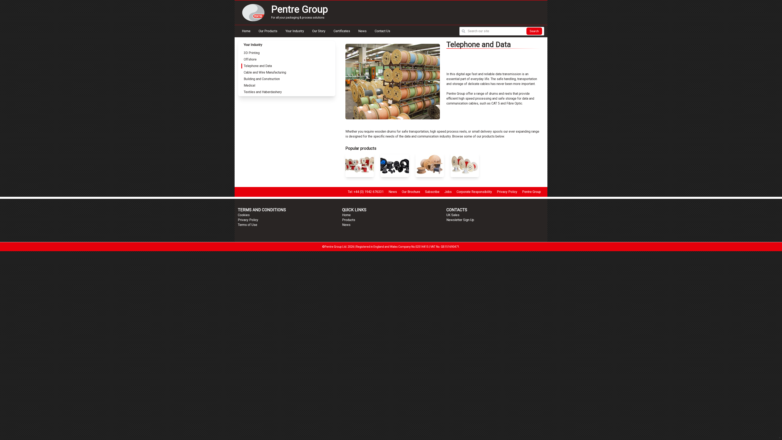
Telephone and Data (258, 66)
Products (348, 220)
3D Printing (252, 53)
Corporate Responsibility (474, 192)
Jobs (448, 192)
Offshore (250, 59)
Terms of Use (247, 225)
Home (246, 31)
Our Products (268, 31)
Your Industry (295, 31)
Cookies (244, 215)
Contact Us (382, 31)
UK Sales (452, 215)
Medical (249, 85)
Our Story (318, 31)
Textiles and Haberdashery (263, 92)
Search (534, 31)
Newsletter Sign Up (460, 220)
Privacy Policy (507, 192)
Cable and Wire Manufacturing (265, 72)
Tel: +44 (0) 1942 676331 (366, 192)
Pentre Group (531, 192)
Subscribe (432, 192)
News (362, 31)
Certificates (342, 31)
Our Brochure (411, 192)
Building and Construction (262, 79)
